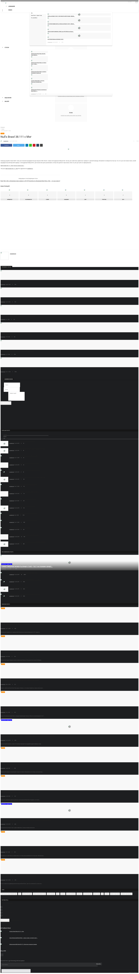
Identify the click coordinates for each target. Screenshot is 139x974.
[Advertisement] (69, 156)
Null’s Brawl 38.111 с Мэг (11, 168)
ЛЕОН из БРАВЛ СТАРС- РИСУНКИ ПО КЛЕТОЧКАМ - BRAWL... (61, 16)
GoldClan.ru (30, 168)
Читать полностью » (12, 165)
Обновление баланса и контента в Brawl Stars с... (39, 90)
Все (32, 13)
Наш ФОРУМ (8, 97)
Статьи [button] (7, 47)
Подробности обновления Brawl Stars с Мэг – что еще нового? (44, 181)
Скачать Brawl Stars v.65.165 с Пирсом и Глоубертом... (37, 81)
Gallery (7, 101)
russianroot (50, 42)
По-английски (34, 17)
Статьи (3, 129)
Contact (2, 2)
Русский (130, 2)
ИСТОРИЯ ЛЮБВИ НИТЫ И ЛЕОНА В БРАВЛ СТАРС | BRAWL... (61, 23)
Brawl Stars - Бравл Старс (36, 15)
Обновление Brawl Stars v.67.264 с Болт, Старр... (38, 63)
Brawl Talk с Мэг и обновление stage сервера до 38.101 (14, 181)
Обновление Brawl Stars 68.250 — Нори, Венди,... (38, 54)
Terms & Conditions (133, 972)
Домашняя (11, 6)
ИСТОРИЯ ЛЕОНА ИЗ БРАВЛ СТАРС (55, 39)
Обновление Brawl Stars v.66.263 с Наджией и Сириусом (38, 72)
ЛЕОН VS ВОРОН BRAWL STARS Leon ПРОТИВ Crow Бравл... (61, 31)
